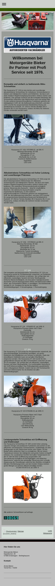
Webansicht (47, 533)
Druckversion (11, 531)
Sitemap (21, 531)
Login (50, 531)
